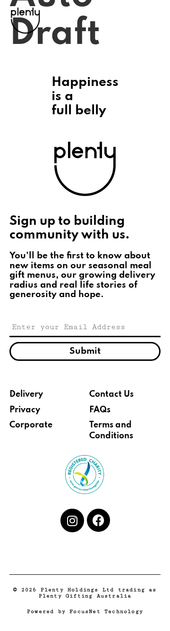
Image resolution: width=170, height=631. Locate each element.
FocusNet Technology (106, 611)
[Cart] (131, 21)
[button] (153, 20)
